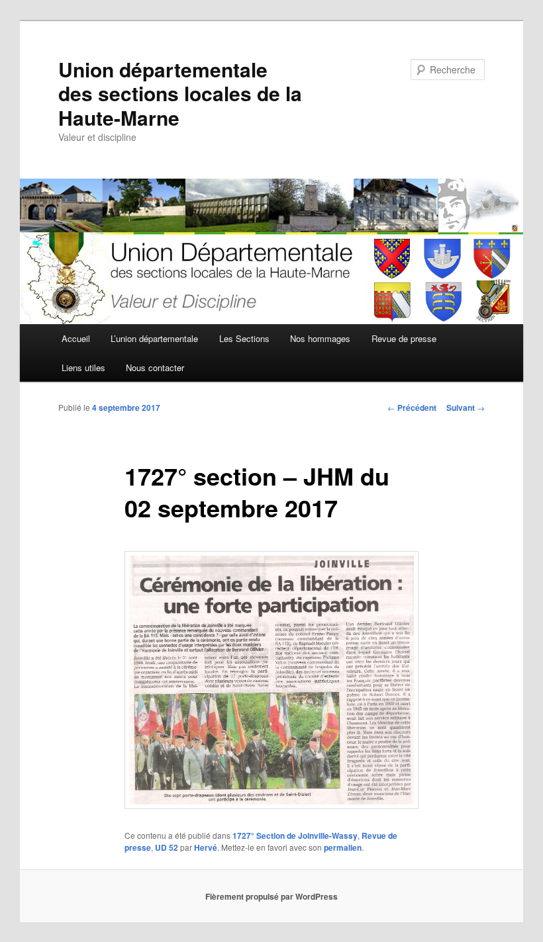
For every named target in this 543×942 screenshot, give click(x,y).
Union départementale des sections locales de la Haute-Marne (180, 93)
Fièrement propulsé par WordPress (271, 896)
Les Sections (244, 338)
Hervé (205, 847)
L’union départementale (154, 338)
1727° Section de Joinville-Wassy (295, 835)
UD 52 (166, 847)
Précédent (411, 407)
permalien (343, 847)
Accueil (76, 338)
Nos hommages (320, 338)
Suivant (465, 407)
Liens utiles (83, 367)
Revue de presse (403, 338)
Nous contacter (155, 367)
